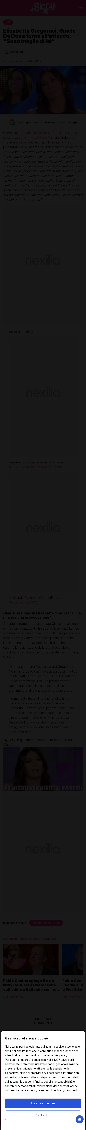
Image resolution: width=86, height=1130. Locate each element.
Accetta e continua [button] (43, 1103)
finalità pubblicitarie (47, 1081)
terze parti (67, 1059)
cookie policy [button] (58, 1055)
